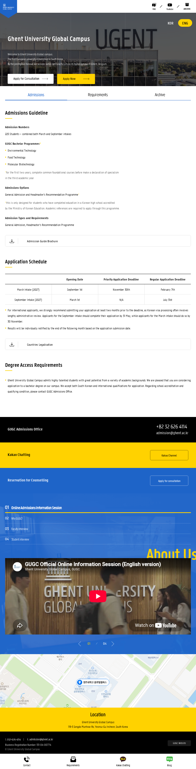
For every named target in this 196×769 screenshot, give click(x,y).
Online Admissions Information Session (36, 507)
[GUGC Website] (179, 743)
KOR (171, 22)
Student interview (20, 539)
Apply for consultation (169, 481)
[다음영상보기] (114, 645)
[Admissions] (36, 96)
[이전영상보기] (80, 645)
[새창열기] (169, 6)
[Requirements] (98, 96)
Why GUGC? (16, 518)
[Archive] (160, 96)
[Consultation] (32, 79)
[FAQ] (154, 6)
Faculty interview (19, 529)
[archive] (186, 6)
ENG (185, 22)
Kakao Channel (169, 455)
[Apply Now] (76, 79)
